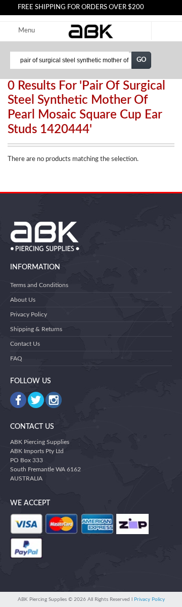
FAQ (16, 358)
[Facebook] (18, 400)
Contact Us (25, 344)
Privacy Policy (28, 314)
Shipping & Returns (36, 329)
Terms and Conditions (39, 285)
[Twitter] (36, 400)
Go (141, 60)
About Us (22, 300)
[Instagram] (54, 400)
